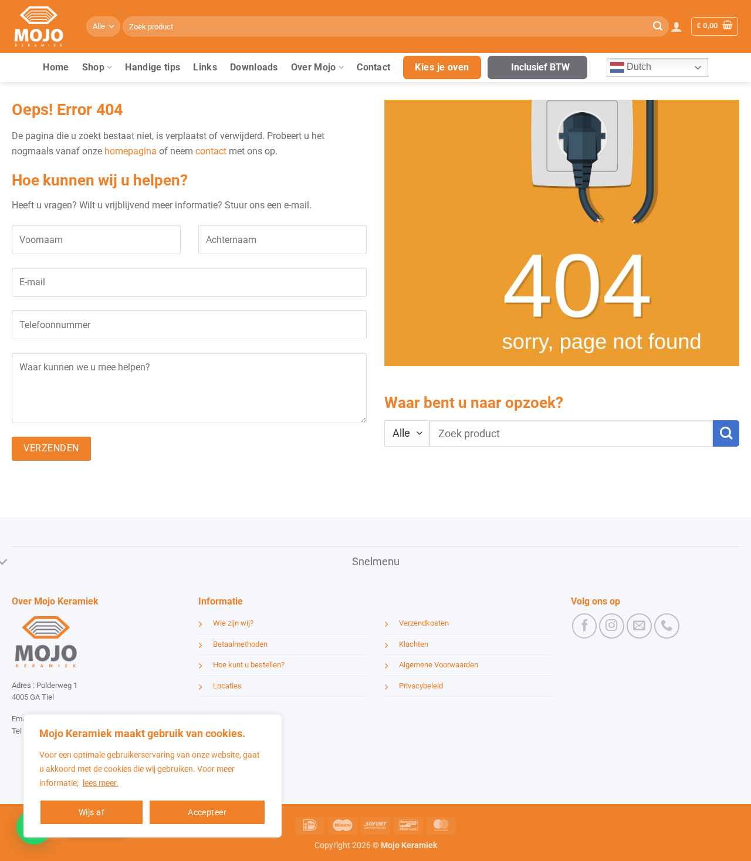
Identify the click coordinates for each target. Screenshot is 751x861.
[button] (676, 26)
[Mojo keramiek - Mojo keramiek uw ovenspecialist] (40, 26)
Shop (93, 67)
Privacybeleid (421, 685)
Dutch (637, 67)
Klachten (413, 644)
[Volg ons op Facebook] (584, 626)
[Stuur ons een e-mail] (639, 626)
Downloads (254, 67)
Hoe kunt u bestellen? (249, 664)
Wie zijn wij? (233, 623)
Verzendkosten (424, 623)
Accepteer (207, 812)
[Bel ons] (666, 626)
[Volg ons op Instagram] (611, 626)
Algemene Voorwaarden (438, 664)
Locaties (227, 685)
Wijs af (91, 812)
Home (56, 67)
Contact (373, 67)
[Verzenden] (658, 26)
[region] (152, 776)
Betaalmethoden (240, 644)
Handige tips (152, 67)
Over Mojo (313, 67)
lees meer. (101, 783)
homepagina (130, 151)
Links (205, 67)
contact (210, 151)
